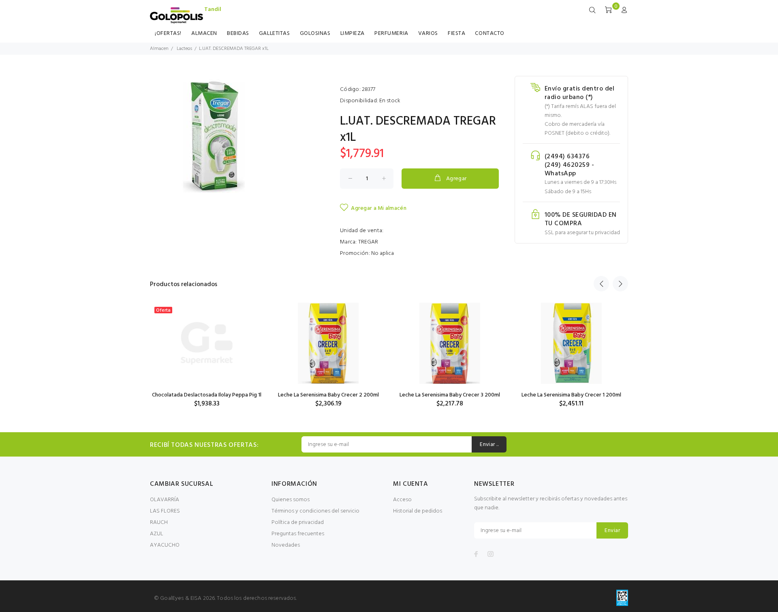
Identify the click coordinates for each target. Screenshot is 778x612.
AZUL (156, 534)
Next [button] (620, 283)
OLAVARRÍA (164, 499)
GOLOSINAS (315, 33)
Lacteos (184, 49)
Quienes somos (290, 499)
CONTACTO (489, 33)
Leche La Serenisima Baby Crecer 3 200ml (450, 395)
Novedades (285, 545)
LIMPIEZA (352, 33)
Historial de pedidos (417, 511)
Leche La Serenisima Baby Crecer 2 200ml (328, 395)
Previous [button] (601, 283)
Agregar (456, 178)
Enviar (612, 530)
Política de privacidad (297, 522)
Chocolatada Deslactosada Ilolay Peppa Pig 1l (206, 395)
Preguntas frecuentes (297, 534)
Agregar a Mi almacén (378, 208)
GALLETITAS (274, 33)
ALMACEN (204, 33)
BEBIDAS (238, 33)
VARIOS (428, 33)
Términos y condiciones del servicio (315, 511)
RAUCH (159, 522)
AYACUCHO (165, 545)
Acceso (402, 499)
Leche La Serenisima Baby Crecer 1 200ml (571, 395)
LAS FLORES (165, 511)
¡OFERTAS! (168, 33)
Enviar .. (489, 444)
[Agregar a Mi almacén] (250, 337)
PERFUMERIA (391, 33)
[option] (206, 347)
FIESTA (456, 33)
